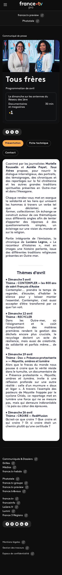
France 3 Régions (13, 515)
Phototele (28, 21)
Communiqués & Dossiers (18, 459)
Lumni (6, 511)
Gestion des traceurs (13, 548)
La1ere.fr (8, 507)
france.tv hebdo (12, 471)
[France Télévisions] (31, 5)
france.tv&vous (12, 491)
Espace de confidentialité (16, 553)
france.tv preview (28, 15)
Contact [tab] (10, 153)
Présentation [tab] (13, 143)
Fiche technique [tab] (38, 143)
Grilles (6, 463)
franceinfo (9, 503)
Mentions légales (11, 542)
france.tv (8, 498)
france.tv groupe (13, 483)
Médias (7, 467)
